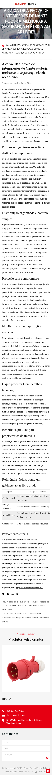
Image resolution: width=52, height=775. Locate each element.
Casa (8, 45)
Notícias (16, 45)
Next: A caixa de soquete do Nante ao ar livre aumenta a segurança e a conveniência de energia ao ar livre (26, 618)
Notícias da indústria (32, 45)
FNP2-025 (6, 699)
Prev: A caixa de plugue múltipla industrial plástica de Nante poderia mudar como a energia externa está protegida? (25, 606)
